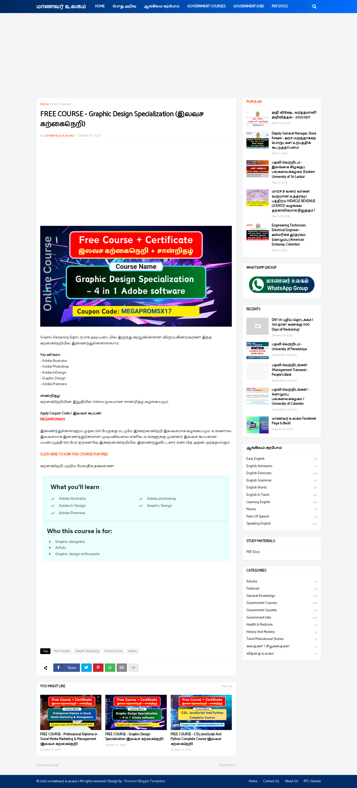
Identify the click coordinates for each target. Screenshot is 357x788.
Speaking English (281, 523)
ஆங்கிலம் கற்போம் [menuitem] (162, 6)
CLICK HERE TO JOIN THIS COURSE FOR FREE (74, 454)
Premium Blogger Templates (144, 781)
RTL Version (312, 781)
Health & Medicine (281, 624)
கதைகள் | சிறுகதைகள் (281, 646)
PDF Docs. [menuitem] (280, 6)
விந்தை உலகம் (281, 653)
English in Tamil (281, 495)
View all (227, 686)
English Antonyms (281, 466)
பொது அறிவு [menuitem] (124, 6)
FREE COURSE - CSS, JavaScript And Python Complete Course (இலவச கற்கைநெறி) (196, 739)
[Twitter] (86, 667)
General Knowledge (281, 596)
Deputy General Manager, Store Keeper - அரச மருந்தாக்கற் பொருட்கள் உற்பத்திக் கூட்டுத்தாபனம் (294, 140)
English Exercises (281, 473)
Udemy (132, 651)
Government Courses (281, 603)
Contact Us (271, 781)
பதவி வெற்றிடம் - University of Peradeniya (289, 346)
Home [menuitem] (100, 6)
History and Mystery (281, 632)
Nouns (281, 509)
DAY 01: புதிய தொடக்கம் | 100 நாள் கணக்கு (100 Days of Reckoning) (292, 325)
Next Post (226, 765)
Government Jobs (281, 617)
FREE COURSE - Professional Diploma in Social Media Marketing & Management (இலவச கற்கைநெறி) (68, 739)
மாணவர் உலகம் (61, 6)
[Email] (122, 667)
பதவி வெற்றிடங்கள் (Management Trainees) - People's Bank (290, 370)
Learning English (281, 502)
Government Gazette (281, 610)
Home (44, 104)
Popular (254, 102)
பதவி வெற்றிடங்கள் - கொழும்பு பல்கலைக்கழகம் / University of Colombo (290, 397)
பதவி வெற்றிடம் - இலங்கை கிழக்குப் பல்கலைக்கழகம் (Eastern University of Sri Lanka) (293, 169)
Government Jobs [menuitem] (248, 6)
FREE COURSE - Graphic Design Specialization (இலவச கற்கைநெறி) (134, 737)
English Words (281, 487)
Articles (281, 581)
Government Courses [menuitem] (206, 6)
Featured (281, 588)
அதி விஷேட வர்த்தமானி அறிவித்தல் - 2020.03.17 (294, 115)
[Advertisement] (178, 56)
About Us (291, 781)
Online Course (114, 651)
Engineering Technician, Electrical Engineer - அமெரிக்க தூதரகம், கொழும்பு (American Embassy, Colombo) (289, 235)
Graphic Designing (87, 651)
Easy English (281, 459)
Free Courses (61, 104)
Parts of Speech (281, 516)
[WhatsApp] (110, 667)
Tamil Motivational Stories (281, 639)
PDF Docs (253, 552)
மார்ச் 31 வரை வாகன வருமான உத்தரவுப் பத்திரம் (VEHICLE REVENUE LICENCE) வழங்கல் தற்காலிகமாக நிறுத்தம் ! (293, 201)
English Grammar (281, 480)
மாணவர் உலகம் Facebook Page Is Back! (294, 421)
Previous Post (48, 765)
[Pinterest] (98, 667)
